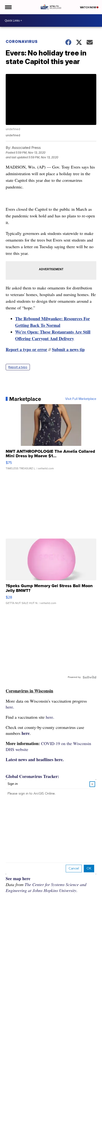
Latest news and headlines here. (35, 759)
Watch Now (88, 7)
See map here (18, 878)
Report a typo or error (26, 349)
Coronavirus (22, 41)
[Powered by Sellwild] (89, 677)
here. (10, 707)
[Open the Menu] (8, 7)
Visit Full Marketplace (80, 399)
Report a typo (17, 367)
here (26, 733)
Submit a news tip (68, 349)
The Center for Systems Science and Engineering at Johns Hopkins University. (46, 887)
